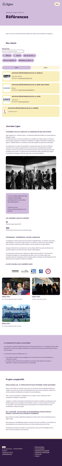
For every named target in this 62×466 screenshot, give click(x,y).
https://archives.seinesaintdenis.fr (26, 90)
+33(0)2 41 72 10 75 (7, 452)
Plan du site (38, 454)
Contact (37, 456)
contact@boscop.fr (7, 454)
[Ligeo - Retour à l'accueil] (7, 4)
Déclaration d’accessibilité (42, 450)
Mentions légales (39, 447)
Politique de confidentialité (42, 452)
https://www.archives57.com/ (25, 78)
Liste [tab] (16, 67)
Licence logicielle (39, 448)
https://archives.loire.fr (23, 101)
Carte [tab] (45, 67)
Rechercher (6, 49)
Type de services (29, 55)
